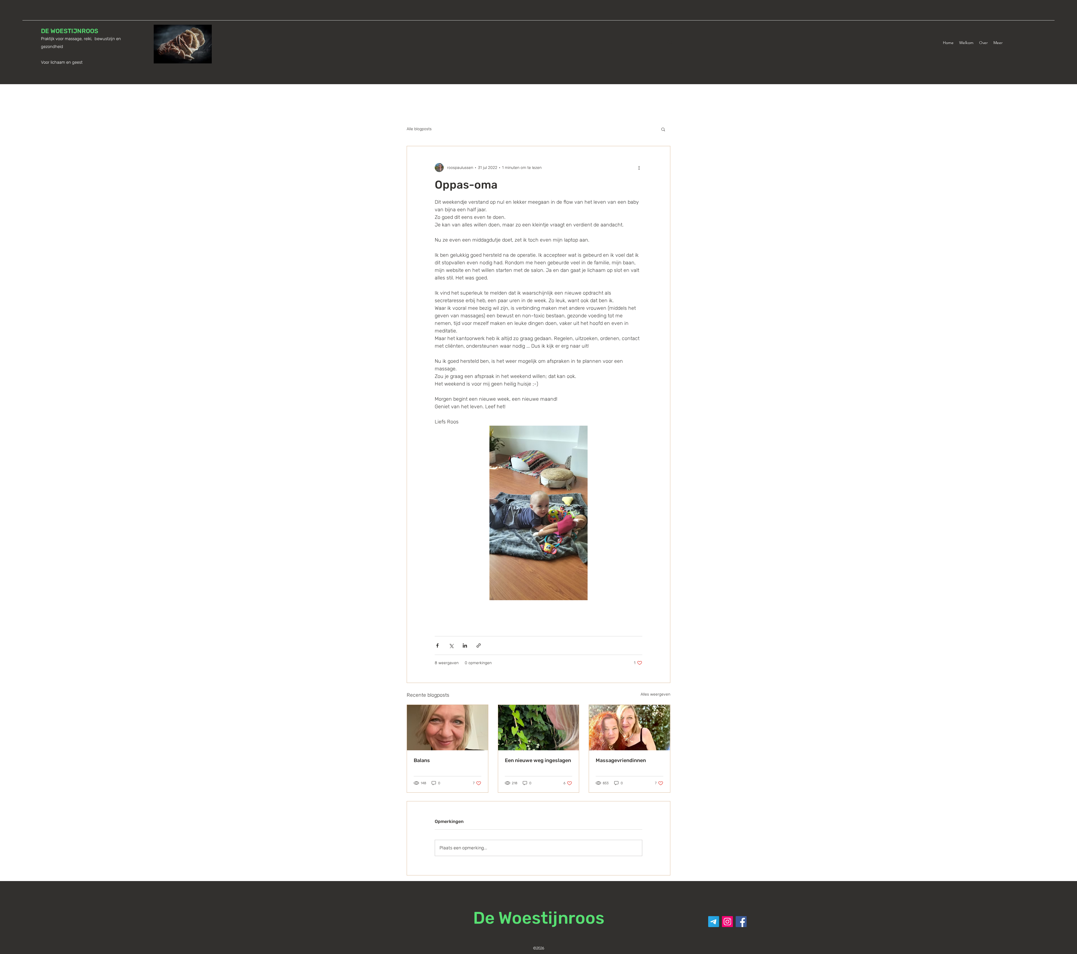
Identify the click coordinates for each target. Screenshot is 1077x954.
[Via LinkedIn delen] (465, 645)
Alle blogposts (419, 129)
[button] (663, 129)
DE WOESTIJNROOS (69, 31)
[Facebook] (741, 921)
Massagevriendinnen (621, 760)
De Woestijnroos (538, 918)
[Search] (670, 42)
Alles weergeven (655, 694)
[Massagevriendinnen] (629, 727)
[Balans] (447, 727)
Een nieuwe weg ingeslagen (538, 760)
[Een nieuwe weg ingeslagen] (538, 727)
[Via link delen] (478, 645)
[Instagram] (727, 921)
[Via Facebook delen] (437, 645)
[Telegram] (713, 921)
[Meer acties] (639, 167)
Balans (422, 760)
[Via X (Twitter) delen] (451, 645)
